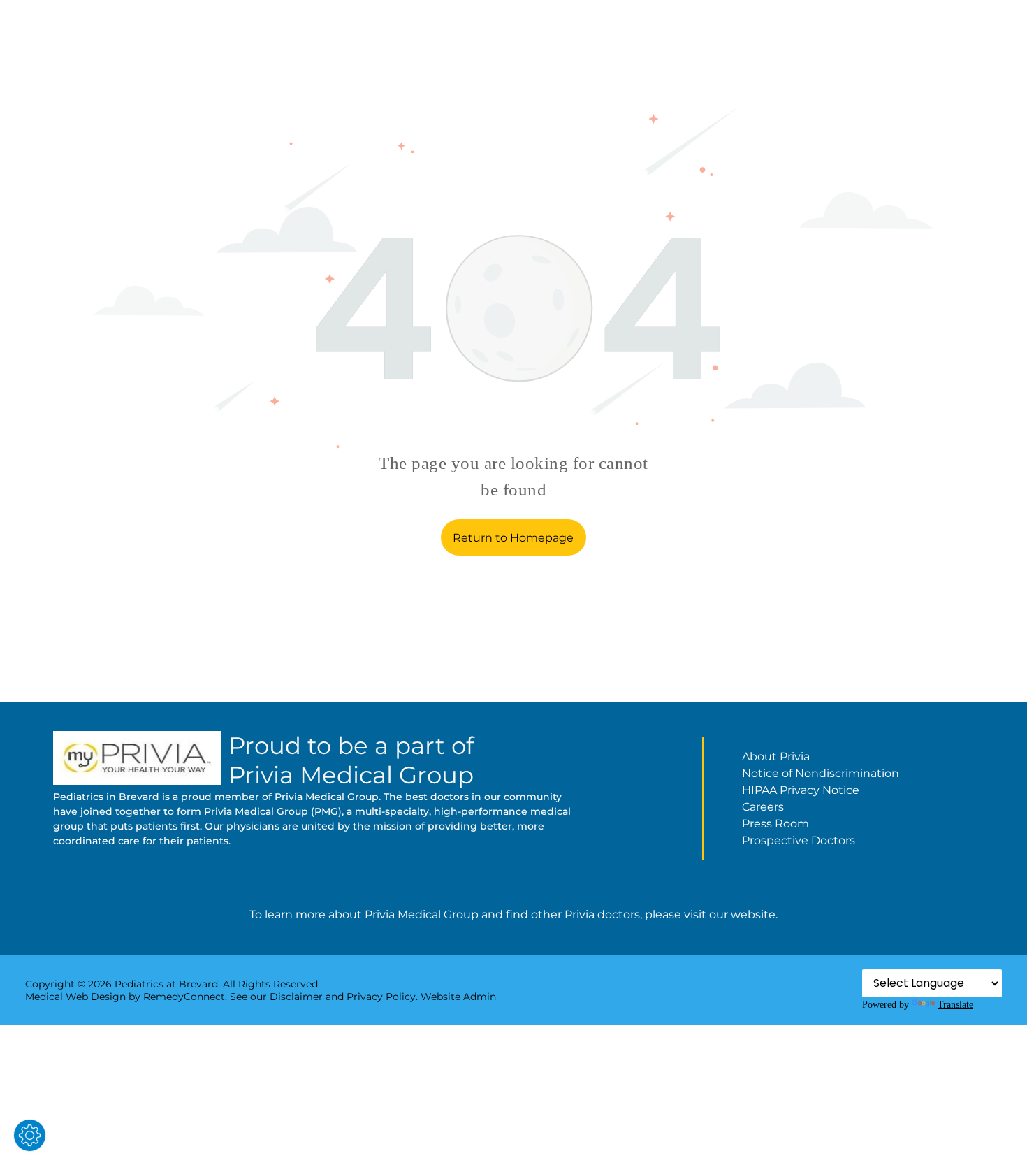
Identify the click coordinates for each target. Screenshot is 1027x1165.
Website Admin (458, 996)
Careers (763, 806)
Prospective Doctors (798, 840)
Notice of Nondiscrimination (820, 773)
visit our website (729, 914)
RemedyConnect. (185, 996)
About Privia (776, 756)
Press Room (775, 823)
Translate (955, 1004)
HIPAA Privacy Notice (800, 790)
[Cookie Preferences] (29, 1135)
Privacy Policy (381, 996)
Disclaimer (296, 996)
